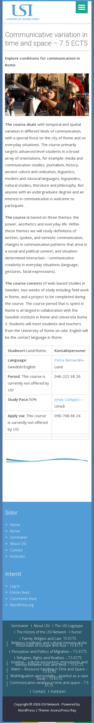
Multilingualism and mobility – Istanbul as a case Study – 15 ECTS (49, 677)
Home (15, 524)
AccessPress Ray (63, 710)
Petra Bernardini (68, 360)
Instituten (17, 556)
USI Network (50, 704)
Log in (15, 586)
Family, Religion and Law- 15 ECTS (49, 638)
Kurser (15, 531)
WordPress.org (22, 604)
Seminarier (18, 537)
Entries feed (19, 592)
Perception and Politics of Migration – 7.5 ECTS (49, 651)
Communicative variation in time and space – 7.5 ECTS (49, 683)
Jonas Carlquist (67, 399)
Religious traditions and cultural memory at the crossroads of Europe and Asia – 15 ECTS (49, 644)
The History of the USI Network (41, 632)
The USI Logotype (69, 626)
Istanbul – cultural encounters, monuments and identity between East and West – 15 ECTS (49, 663)
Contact (16, 550)
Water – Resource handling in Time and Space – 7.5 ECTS (49, 670)
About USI (18, 543)
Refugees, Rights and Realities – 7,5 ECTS (49, 658)
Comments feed (23, 598)
